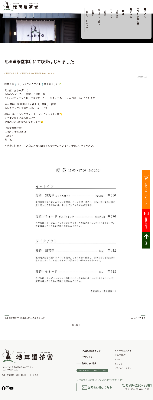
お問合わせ (93, 11)
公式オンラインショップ (87, 20)
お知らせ (105, 11)
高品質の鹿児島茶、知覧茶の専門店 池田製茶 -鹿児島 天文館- (20, 6)
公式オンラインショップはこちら (92, 370)
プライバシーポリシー (124, 368)
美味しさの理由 (131, 10)
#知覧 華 (51, 73)
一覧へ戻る (75, 325)
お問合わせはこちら (99, 387)
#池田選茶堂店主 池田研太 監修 (33, 73)
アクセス (111, 13)
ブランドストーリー (138, 15)
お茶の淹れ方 (117, 11)
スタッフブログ (99, 16)
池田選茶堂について (145, 11)
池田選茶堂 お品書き (123, 10)
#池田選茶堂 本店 (11, 73)
